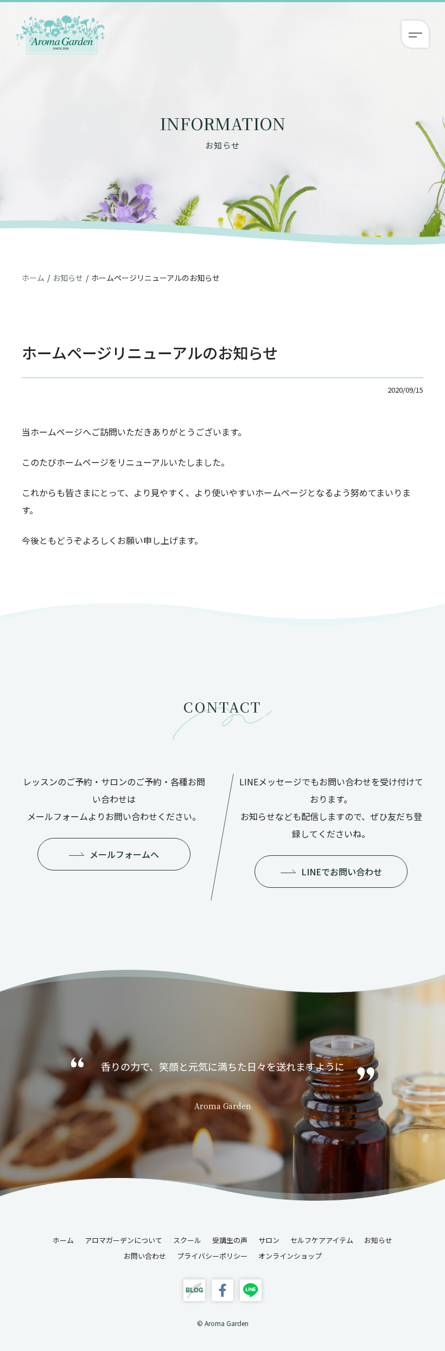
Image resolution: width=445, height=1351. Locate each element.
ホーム (33, 277)
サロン (268, 1240)
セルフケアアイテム (321, 1240)
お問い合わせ (145, 1256)
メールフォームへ (124, 854)
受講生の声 (229, 1240)
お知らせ (68, 277)
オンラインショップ (290, 1256)
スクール (187, 1240)
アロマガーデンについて (123, 1240)
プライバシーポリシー (212, 1256)
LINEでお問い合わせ (341, 871)
